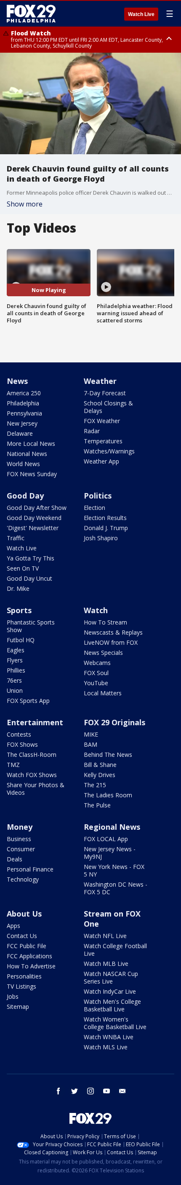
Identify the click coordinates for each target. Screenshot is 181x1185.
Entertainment (35, 722)
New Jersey (22, 423)
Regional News (112, 827)
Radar (92, 431)
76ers (14, 680)
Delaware (20, 433)
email (122, 1091)
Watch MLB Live (106, 964)
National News (27, 454)
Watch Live (141, 14)
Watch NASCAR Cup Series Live (111, 977)
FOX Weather (102, 421)
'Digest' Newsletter (33, 528)
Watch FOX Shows (32, 775)
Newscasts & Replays (113, 632)
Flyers (15, 660)
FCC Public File (26, 946)
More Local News (31, 444)
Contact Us (22, 936)
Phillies (16, 670)
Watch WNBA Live (108, 1037)
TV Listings (21, 986)
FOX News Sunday (32, 474)
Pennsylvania (24, 413)
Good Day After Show (37, 508)
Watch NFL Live (105, 936)
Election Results (105, 518)
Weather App (101, 461)
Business (19, 839)
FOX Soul (96, 673)
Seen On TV (23, 568)
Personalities (24, 976)
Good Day (25, 496)
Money (19, 827)
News (17, 381)
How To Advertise (31, 966)
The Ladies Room (108, 795)
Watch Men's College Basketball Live (112, 1005)
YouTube (96, 683)
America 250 (24, 393)
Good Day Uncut (29, 578)
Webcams (97, 663)
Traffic (15, 538)
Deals (14, 859)
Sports (19, 610)
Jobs (13, 996)
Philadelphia (23, 403)
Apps (13, 926)
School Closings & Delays (108, 407)
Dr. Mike (18, 588)
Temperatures (103, 441)
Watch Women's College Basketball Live (115, 1023)
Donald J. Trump (106, 528)
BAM (90, 744)
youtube (106, 1091)
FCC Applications (29, 956)
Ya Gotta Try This (30, 558)
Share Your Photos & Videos (35, 788)
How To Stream (105, 622)
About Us (24, 914)
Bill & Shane (100, 765)
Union (15, 690)
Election (94, 508)
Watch (96, 610)
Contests (19, 734)
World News (23, 464)
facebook (58, 1091)
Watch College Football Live (115, 949)
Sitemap (18, 1007)
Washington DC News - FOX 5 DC (115, 888)
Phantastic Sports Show (31, 626)
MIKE (91, 734)
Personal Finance (30, 869)
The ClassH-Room (31, 755)
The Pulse (97, 805)
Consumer (21, 849)
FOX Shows (22, 744)
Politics (98, 496)
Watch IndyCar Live (110, 991)
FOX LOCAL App (106, 839)
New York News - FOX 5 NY (114, 870)
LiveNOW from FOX (111, 642)
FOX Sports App (28, 701)
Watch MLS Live (106, 1047)
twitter (74, 1091)
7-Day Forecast (105, 393)
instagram (90, 1091)
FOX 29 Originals (114, 722)
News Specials (103, 653)
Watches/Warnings (109, 451)
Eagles (15, 650)
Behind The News (108, 755)
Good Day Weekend (34, 518)
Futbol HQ (21, 640)
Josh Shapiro (101, 538)
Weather (100, 381)
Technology (23, 879)
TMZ (13, 765)
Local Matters (103, 693)
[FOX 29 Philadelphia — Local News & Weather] (31, 13)
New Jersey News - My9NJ (110, 853)
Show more (25, 204)
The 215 (95, 785)
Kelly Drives (99, 775)
